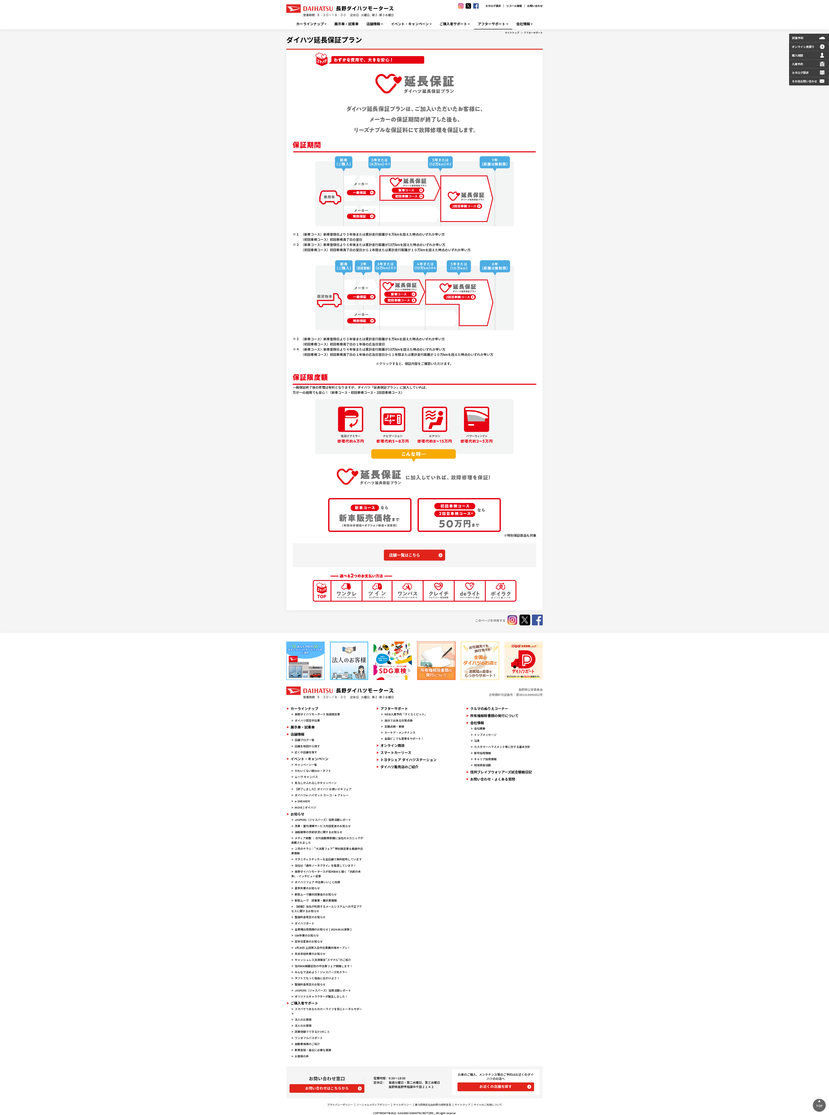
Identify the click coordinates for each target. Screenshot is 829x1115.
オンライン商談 (392, 745)
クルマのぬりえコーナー (489, 708)
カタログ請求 (493, 6)
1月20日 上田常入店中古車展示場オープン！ (322, 948)
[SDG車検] (392, 661)
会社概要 (479, 728)
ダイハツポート (304, 923)
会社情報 (523, 24)
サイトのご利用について (488, 1104)
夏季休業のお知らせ (307, 888)
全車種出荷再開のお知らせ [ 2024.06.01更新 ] (323, 929)
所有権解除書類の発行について (494, 715)
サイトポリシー (402, 1104)
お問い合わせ (535, 6)
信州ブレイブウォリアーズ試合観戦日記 (501, 771)
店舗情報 (373, 24)
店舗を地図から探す (307, 746)
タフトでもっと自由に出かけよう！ (317, 978)
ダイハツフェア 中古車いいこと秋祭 (317, 882)
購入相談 (797, 55)
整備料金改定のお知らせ (310, 917)
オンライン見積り (803, 47)
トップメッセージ (485, 735)
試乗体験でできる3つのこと (312, 1032)
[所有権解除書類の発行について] (436, 661)
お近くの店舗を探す (495, 1086)
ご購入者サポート (453, 24)
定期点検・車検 (394, 726)
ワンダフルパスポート (309, 1038)
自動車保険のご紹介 (307, 1044)
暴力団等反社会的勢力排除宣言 (433, 1104)
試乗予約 (797, 38)
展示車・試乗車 (346, 24)
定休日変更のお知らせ (309, 941)
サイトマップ (462, 1104)
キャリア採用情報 (485, 759)
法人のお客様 (303, 1019)
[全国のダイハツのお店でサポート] (480, 661)
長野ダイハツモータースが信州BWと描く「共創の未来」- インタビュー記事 (326, 873)
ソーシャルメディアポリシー (373, 1104)
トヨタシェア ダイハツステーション (408, 759)
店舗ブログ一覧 (304, 740)
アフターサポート (491, 24)
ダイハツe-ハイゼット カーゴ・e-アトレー (322, 795)
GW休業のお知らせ (307, 935)
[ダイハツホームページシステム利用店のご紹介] (305, 661)
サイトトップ (512, 32)
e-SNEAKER (302, 801)
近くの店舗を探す (306, 752)
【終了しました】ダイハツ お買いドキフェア (323, 789)
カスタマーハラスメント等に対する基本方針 (502, 747)
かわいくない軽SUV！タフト (313, 771)
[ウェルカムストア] (349, 661)
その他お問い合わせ (804, 81)
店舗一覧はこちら (404, 555)
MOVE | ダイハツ (305, 807)
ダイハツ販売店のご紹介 (399, 766)
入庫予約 (797, 64)
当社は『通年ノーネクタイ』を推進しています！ (325, 865)
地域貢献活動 (482, 765)
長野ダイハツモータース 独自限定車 (317, 714)
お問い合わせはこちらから (327, 1088)
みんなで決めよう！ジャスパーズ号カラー (321, 972)
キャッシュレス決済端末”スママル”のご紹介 (323, 960)
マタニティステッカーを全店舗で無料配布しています (328, 859)
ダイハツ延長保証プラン (324, 39)
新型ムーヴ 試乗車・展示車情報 (316, 900)
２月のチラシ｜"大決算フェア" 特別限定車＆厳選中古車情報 (327, 851)
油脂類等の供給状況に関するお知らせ (318, 832)
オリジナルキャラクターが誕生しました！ (321, 996)
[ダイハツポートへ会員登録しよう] (523, 661)
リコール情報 (514, 6)
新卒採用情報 (482, 753)
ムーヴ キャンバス (306, 777)
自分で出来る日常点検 (398, 720)
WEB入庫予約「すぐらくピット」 (405, 714)
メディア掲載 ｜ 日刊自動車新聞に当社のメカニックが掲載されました (327, 840)
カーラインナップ (310, 24)
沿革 (477, 741)
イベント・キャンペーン (410, 24)
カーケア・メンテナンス (399, 732)
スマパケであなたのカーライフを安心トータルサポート (326, 1011)
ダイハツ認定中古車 (307, 720)
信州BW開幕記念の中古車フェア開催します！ (324, 966)
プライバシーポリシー (340, 1104)
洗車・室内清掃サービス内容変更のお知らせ (323, 826)
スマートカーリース (395, 752)
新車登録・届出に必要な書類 (313, 1050)
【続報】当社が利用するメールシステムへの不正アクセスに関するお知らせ (326, 908)
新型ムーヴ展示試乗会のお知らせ (316, 894)
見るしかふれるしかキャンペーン (316, 783)
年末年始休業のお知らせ (310, 954)
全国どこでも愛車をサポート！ (404, 738)
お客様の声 (302, 1056)
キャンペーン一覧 (306, 765)
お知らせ (297, 814)
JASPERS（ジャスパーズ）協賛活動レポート (323, 820)
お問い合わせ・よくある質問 (492, 779)
